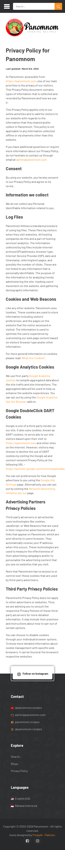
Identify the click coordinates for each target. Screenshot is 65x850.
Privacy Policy (19, 770)
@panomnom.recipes (28, 707)
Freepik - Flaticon (44, 835)
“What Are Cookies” (33, 358)
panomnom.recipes (27, 722)
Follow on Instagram (35, 673)
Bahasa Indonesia (25, 805)
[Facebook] (27, 840)
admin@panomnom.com (31, 159)
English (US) (22, 798)
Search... (16, 756)
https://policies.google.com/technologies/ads (35, 468)
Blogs (14, 763)
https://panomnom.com (21, 81)
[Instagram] (37, 840)
